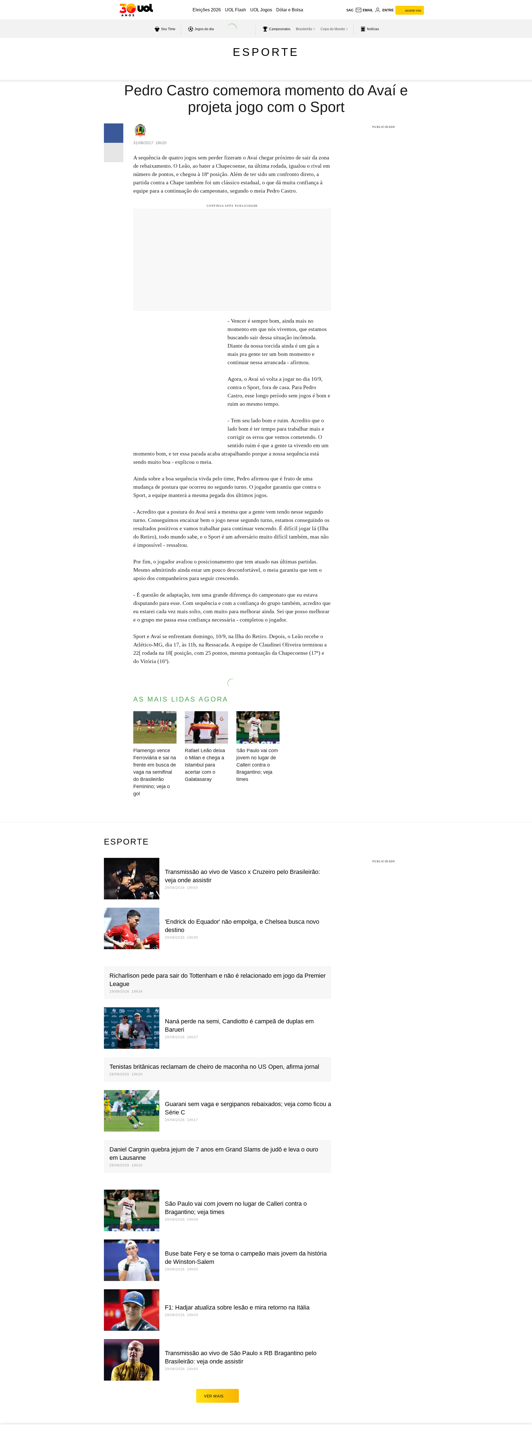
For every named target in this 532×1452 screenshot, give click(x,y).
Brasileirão (304, 29)
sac (350, 10)
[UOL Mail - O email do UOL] (364, 10)
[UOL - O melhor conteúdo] (136, 10)
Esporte (266, 52)
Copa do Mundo (333, 29)
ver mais (214, 1396)
